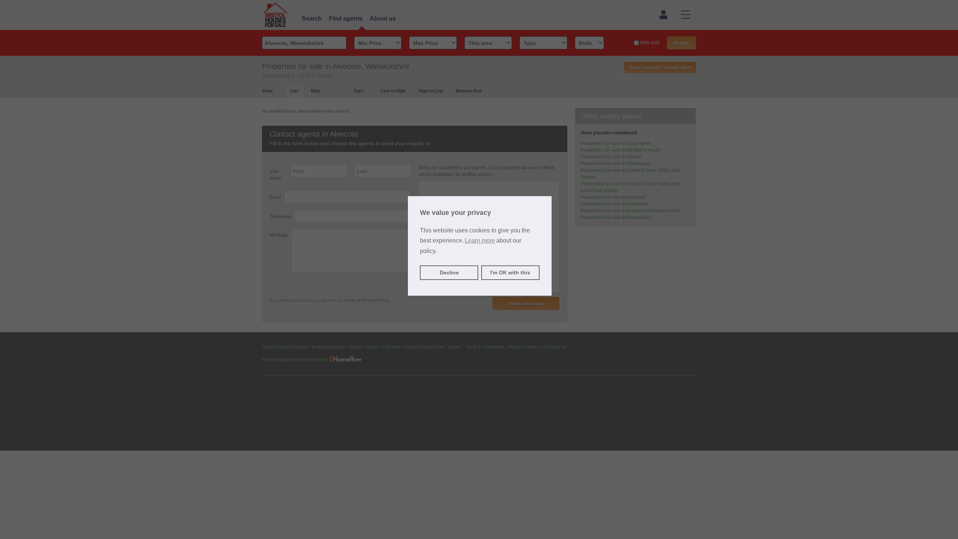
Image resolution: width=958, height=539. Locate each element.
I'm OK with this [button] (510, 272)
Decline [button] (449, 272)
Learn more (480, 240)
